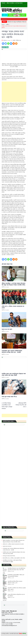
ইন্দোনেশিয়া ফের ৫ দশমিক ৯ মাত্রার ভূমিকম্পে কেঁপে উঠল (14, 558)
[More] (16, 43)
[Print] (13, 43)
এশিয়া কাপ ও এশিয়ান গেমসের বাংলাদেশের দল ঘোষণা (13, 307)
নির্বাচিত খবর (18, 40)
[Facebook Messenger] (11, 43)
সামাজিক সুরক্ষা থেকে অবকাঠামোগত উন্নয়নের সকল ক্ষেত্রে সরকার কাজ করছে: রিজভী (14, 374)
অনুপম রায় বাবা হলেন (7, 329)
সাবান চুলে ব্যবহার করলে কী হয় (9, 396)
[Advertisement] (14, 92)
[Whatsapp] (8, 43)
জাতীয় (14, 40)
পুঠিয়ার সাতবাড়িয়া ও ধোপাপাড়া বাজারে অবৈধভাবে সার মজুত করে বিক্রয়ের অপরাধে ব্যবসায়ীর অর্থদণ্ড (13, 284)
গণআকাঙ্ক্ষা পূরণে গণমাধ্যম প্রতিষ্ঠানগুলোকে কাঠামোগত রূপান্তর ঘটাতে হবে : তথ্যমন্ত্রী (12, 351)
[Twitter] (5, 43)
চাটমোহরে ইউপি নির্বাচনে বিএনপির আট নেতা (21, 404)
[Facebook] (3, 43)
